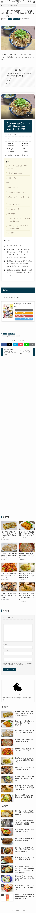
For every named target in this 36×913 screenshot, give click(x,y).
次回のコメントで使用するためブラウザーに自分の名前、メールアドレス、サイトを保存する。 (19, 664)
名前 (5, 644)
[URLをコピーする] (32, 344)
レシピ (10, 18)
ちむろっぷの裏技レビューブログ (18, 2)
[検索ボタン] (34, 2)
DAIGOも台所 (16, 18)
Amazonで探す (20, 313)
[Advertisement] (18, 436)
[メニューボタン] (2, 2)
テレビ (13, 336)
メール (5, 650)
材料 (10, 78)
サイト (5, 657)
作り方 (11, 80)
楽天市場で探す (20, 316)
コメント (6, 623)
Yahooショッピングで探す (24, 319)
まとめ (8, 83)
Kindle (18, 310)
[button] (4, 344)
